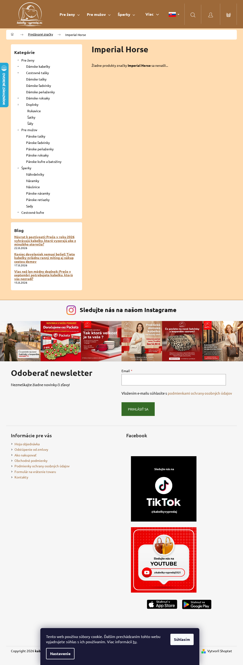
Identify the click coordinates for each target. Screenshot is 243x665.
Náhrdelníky (35, 174)
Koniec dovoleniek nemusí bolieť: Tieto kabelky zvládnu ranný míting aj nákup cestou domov (44, 257)
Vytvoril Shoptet (219, 651)
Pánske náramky (38, 193)
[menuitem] (69, 14)
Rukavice (34, 111)
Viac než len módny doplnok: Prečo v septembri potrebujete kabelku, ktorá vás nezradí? (43, 275)
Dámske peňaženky (40, 92)
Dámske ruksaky (38, 98)
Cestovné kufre (32, 212)
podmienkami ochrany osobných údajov (200, 393)
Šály (30, 123)
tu (134, 641)
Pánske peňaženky (40, 149)
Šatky (31, 117)
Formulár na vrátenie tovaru (35, 471)
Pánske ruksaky (37, 155)
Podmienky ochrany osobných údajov (42, 466)
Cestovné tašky (37, 73)
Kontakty (21, 477)
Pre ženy (27, 60)
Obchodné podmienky (30, 460)
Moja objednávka (27, 444)
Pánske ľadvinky (38, 142)
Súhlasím (182, 639)
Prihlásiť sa (138, 409)
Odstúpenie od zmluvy (31, 449)
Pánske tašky (35, 136)
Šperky (26, 168)
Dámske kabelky (38, 66)
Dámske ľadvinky (38, 85)
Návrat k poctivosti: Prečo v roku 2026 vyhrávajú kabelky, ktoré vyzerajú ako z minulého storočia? (45, 240)
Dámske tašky (36, 79)
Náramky (32, 181)
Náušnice (33, 187)
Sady (29, 206)
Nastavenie (60, 653)
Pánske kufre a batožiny (43, 161)
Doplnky (32, 104)
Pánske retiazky (38, 199)
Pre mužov (29, 130)
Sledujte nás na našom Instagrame (128, 309)
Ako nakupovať (25, 455)
